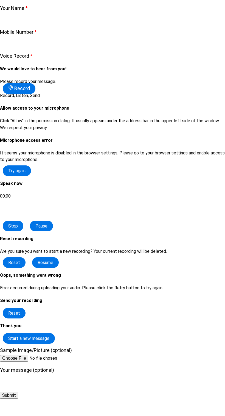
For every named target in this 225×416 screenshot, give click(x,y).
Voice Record (16, 56)
